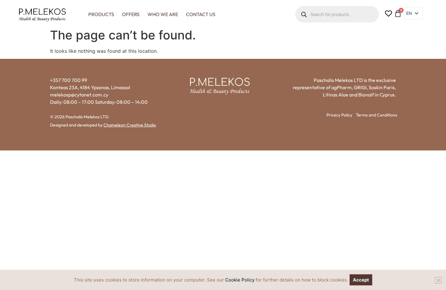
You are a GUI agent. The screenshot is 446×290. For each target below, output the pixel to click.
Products (101, 14)
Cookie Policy (240, 280)
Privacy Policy (339, 115)
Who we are (162, 14)
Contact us (200, 14)
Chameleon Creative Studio (129, 125)
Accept (361, 280)
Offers (131, 14)
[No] (438, 280)
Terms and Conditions (376, 115)
